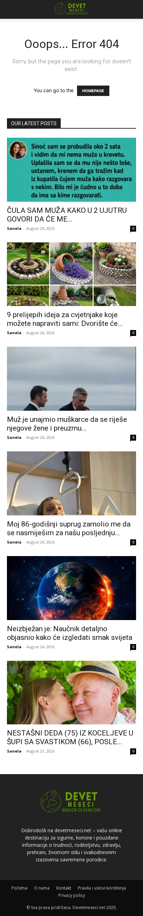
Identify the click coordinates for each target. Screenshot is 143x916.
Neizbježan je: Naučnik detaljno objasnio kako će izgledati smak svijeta (69, 633)
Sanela (14, 228)
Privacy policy (71, 895)
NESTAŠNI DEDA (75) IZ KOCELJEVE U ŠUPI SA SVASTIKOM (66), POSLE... (70, 737)
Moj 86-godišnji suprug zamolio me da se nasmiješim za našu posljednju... (69, 528)
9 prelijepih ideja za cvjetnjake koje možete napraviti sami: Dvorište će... (65, 319)
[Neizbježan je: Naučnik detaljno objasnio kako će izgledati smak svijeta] (71, 588)
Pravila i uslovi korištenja (102, 888)
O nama (42, 888)
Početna (19, 888)
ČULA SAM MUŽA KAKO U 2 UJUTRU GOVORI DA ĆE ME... (67, 214)
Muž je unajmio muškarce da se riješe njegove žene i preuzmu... (67, 423)
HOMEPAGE (93, 90)
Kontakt (63, 888)
